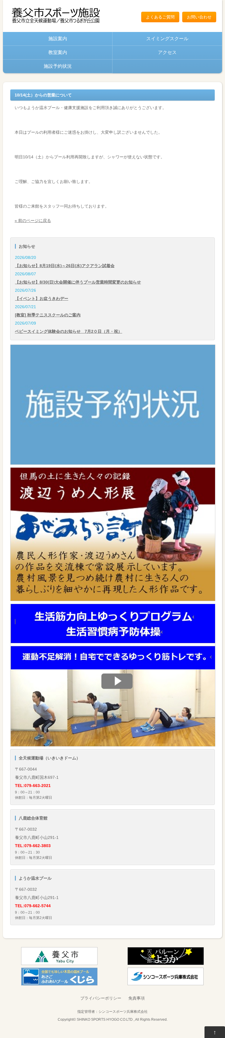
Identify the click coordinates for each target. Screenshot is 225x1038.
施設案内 (57, 38)
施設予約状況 (58, 66)
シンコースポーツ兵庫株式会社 (123, 1011)
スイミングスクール (167, 38)
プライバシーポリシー (100, 998)
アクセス (167, 52)
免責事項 (136, 998)
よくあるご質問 (160, 17)
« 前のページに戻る (33, 220)
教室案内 (57, 52)
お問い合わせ (199, 17)
